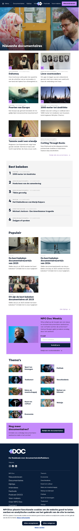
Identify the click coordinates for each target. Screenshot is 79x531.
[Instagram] (10, 466)
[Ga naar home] (39, 4)
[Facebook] (13, 466)
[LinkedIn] (16, 466)
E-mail (43, 336)
